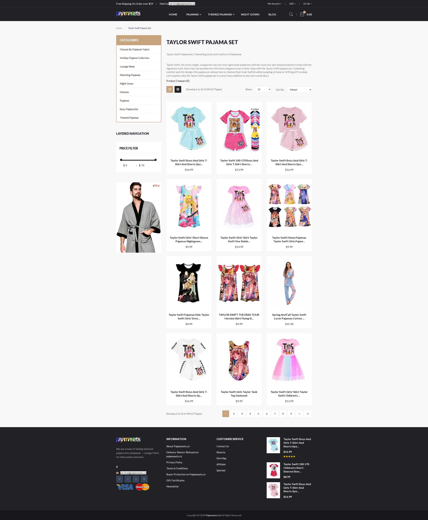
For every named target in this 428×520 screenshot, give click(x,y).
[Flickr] (144, 479)
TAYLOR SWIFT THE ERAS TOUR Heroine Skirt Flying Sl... (239, 316)
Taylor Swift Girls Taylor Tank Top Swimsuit (239, 393)
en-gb (307, 3)
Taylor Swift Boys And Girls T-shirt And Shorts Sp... (188, 393)
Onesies (124, 92)
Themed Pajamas (129, 117)
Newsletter (172, 486)
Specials (221, 470)
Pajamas (124, 100)
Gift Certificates (175, 480)
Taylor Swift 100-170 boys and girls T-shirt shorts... (239, 162)
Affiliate (221, 464)
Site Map (221, 458)
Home (119, 28)
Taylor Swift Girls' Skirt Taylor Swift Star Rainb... (239, 239)
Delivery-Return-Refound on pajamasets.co (182, 454)
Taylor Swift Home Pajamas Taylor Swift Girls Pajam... (289, 239)
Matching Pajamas (130, 74)
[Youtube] (136, 479)
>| (307, 413)
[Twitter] (119, 479)
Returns (221, 452)
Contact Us (223, 446)
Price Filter (129, 148)
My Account (274, 3)
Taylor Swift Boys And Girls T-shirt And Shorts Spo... (188, 162)
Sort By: (280, 89)
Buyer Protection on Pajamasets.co (186, 474)
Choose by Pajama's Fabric (135, 49)
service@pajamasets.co (182, 3)
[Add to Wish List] (207, 107)
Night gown (126, 83)
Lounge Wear (127, 66)
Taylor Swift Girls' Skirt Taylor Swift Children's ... (289, 393)
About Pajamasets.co (178, 446)
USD (291, 3)
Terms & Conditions (177, 468)
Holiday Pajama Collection (134, 57)
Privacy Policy (174, 462)
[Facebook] (127, 479)
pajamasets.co (213, 515)
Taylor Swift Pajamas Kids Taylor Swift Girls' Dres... (189, 316)
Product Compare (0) (177, 80)
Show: (249, 89)
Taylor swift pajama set (139, 28)
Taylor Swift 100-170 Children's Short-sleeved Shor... (296, 467)
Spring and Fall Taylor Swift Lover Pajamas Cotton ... (289, 316)
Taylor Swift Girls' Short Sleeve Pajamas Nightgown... (189, 239)
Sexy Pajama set (129, 109)
